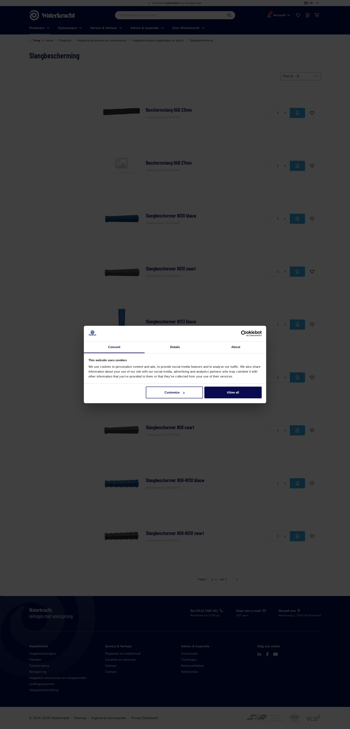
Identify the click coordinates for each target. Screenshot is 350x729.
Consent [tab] (114, 347)
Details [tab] (175, 347)
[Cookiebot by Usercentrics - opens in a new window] (244, 334)
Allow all (233, 392)
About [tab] (235, 347)
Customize (172, 392)
